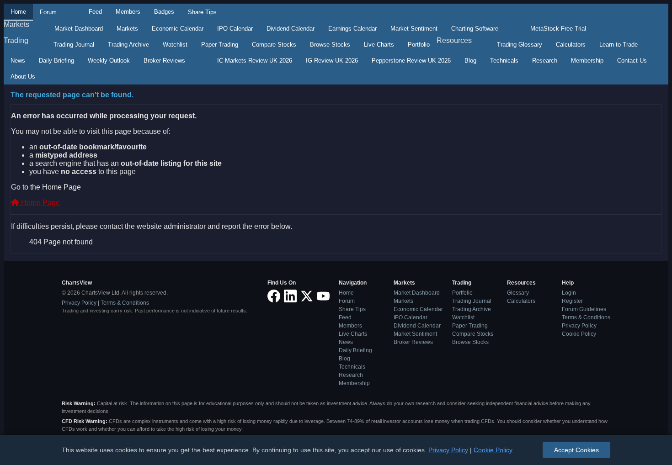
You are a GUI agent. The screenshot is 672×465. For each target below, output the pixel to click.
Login (569, 293)
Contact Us (632, 60)
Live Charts (379, 44)
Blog (470, 60)
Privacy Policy (79, 303)
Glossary (518, 293)
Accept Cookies (576, 450)
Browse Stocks (330, 44)
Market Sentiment (413, 28)
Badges (164, 11)
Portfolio (419, 44)
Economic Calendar (177, 28)
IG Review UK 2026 (332, 60)
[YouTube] (323, 297)
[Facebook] (273, 297)
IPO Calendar (235, 28)
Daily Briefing (56, 60)
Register (572, 301)
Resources (454, 40)
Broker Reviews (164, 60)
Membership (587, 60)
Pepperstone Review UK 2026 (411, 60)
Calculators (571, 44)
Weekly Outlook (109, 60)
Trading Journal (73, 44)
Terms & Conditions (125, 303)
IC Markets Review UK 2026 (254, 60)
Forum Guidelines (584, 309)
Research (544, 60)
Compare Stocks (274, 44)
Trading (16, 40)
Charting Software (474, 28)
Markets (16, 24)
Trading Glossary (519, 44)
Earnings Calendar (352, 28)
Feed (95, 11)
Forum (48, 12)
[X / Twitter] (306, 297)
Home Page (39, 202)
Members (128, 11)
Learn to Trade (618, 44)
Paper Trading (219, 44)
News (18, 60)
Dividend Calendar (291, 28)
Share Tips (202, 12)
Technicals (504, 60)
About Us (23, 76)
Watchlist (175, 44)
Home (18, 11)
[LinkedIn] (290, 297)
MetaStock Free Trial (558, 28)
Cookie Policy (579, 334)
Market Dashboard (78, 28)
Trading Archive (128, 44)
